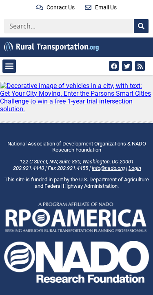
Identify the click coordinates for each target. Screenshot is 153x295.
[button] (9, 66)
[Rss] (140, 66)
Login (135, 168)
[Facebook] (114, 66)
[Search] (141, 26)
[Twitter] (127, 66)
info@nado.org (108, 168)
